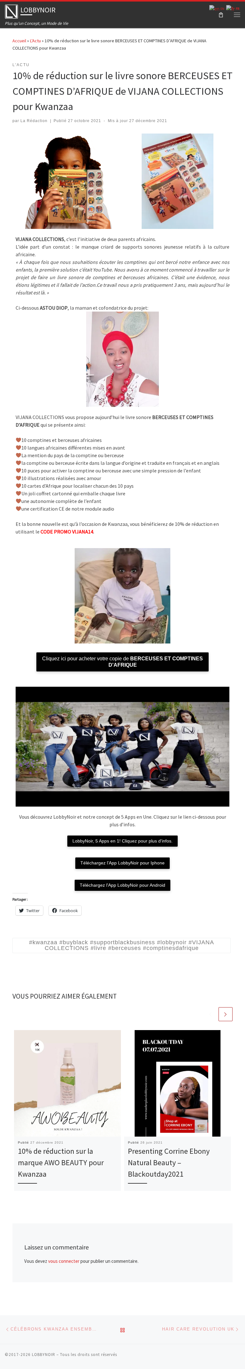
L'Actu (35, 41)
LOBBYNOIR (43, 1354)
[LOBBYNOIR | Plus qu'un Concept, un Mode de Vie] (11, 10)
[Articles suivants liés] (226, 1014)
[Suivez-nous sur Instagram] (202, 1357)
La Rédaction (34, 121)
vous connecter (63, 1261)
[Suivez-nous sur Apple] (194, 1357)
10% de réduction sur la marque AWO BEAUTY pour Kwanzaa (61, 1162)
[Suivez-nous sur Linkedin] (238, 1357)
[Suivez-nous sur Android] (185, 1357)
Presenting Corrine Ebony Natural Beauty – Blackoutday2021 (169, 1162)
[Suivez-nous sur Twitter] (229, 1357)
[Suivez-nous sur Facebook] (220, 1357)
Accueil (19, 41)
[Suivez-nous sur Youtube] (211, 1357)
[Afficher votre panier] (221, 14)
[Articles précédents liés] (210, 1014)
